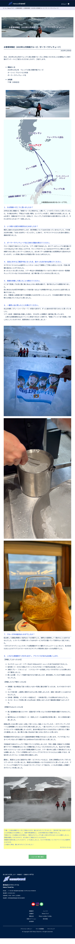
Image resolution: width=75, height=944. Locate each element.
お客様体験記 (18, 8)
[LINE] (41, 903)
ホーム (4, 8)
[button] (5, 799)
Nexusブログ (11, 8)
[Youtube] (33, 903)
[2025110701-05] (37, 799)
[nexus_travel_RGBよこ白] (16, 2)
